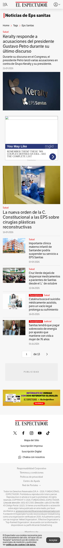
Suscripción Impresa (31, 445)
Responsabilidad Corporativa (31, 468)
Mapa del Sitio (31, 440)
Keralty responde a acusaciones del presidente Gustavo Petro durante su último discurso (28, 44)
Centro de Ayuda (31, 481)
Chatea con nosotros (34, 457)
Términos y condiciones (31, 472)
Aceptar (53, 540)
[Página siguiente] (47, 355)
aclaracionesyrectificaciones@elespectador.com (38, 511)
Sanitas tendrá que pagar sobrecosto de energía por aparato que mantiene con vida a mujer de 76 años (44, 332)
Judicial (47, 321)
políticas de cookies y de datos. (21, 544)
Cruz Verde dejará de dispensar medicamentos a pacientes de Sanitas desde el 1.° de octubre (44, 278)
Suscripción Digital (31, 451)
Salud (6, 32)
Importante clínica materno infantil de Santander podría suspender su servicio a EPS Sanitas (43, 250)
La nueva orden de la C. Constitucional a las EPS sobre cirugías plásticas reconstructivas (31, 220)
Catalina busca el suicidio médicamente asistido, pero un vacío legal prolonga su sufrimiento (44, 304)
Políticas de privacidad (31, 477)
